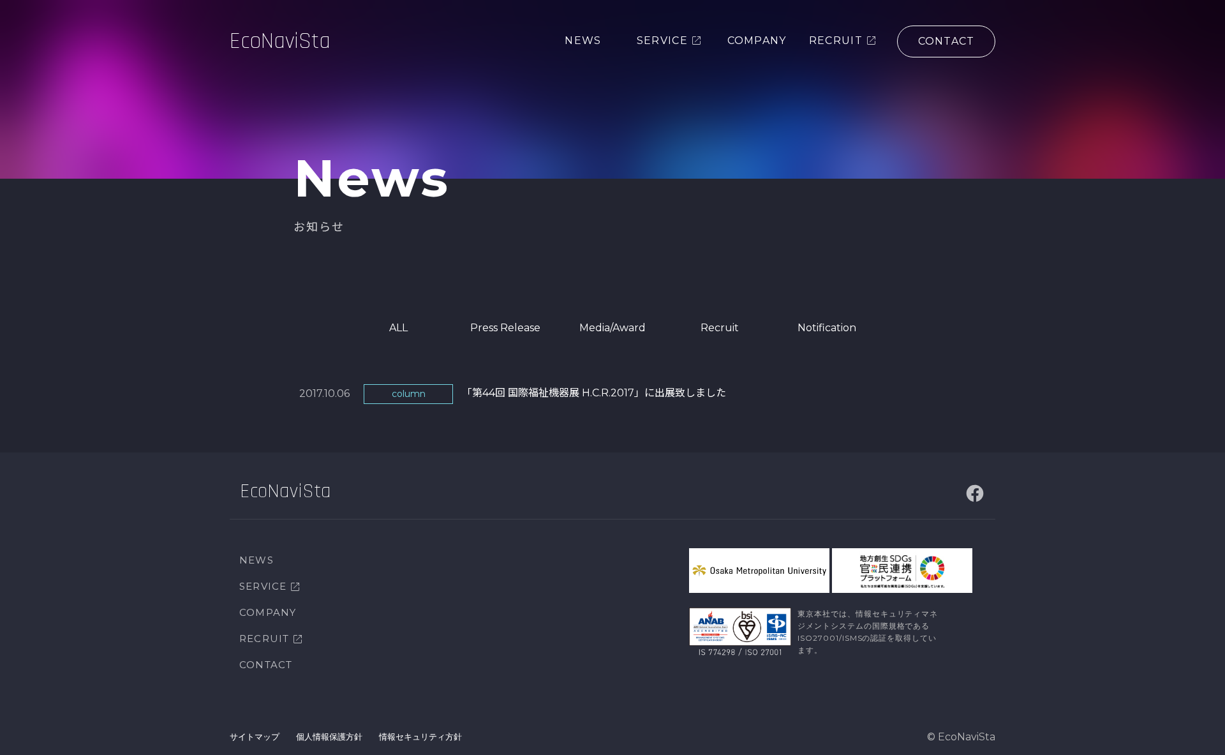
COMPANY (267, 612)
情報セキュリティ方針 (420, 736)
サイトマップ (254, 736)
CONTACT (265, 665)
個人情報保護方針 (329, 736)
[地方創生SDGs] (902, 570)
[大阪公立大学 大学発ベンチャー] (759, 570)
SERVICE (262, 586)
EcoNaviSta (280, 41)
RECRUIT (264, 638)
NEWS (256, 560)
